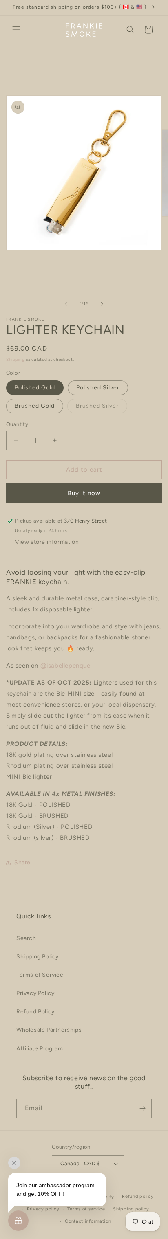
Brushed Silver (101, 407)
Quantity (17, 424)
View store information (47, 541)
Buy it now (84, 493)
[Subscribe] (142, 1108)
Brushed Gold (35, 405)
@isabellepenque (65, 665)
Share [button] (22, 862)
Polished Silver (97, 387)
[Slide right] (102, 304)
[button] (16, 30)
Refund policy (137, 1196)
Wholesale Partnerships (49, 1029)
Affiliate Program (39, 1048)
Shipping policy (131, 1209)
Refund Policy (35, 1011)
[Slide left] (66, 304)
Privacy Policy (35, 993)
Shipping (15, 359)
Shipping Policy (37, 956)
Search (26, 938)
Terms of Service (40, 974)
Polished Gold (35, 387)
